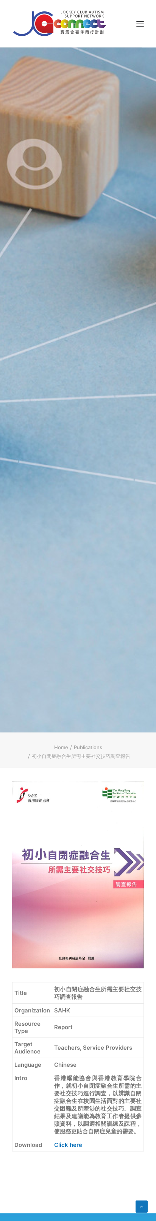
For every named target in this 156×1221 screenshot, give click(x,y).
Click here (68, 1144)
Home (61, 747)
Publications (88, 747)
